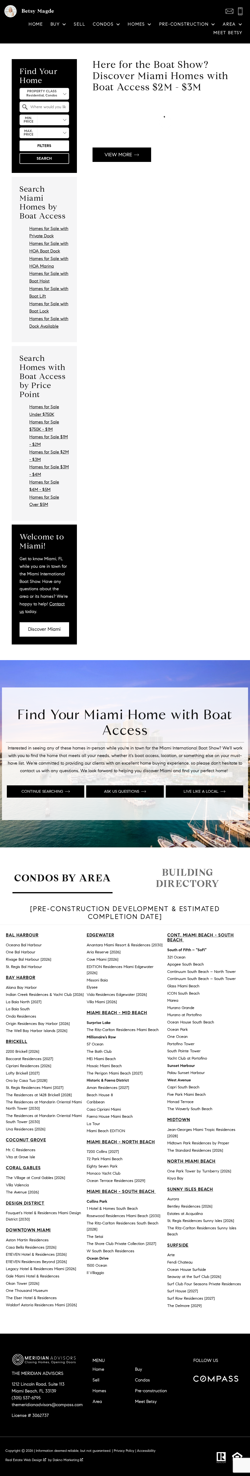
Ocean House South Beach (190, 1022)
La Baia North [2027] (24, 1002)
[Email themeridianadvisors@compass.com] (229, 11)
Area (97, 1401)
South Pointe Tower (184, 1051)
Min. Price (28, 120)
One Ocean (177, 1036)
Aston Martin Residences (27, 1240)
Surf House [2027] (182, 1291)
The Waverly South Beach (189, 1109)
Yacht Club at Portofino (187, 1058)
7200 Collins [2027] (103, 1151)
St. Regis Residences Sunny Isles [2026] (200, 1220)
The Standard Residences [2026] (195, 1150)
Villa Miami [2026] (102, 1002)
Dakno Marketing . (68, 1460)
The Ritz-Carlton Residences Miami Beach (123, 1029)
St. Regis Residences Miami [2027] (34, 1087)
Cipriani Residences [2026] (28, 1066)
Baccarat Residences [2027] (29, 1058)
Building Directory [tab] (187, 878)
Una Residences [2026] (25, 1129)
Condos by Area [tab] (62, 878)
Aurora (173, 1199)
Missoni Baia (97, 980)
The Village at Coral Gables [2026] (35, 1177)
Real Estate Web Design (24, 1460)
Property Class (42, 91)
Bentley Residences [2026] (189, 1206)
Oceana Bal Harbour (24, 945)
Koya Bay (175, 1178)
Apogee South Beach (185, 964)
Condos (142, 1380)
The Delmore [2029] (184, 1305)
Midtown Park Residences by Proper (198, 1143)
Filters (44, 145)
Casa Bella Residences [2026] (31, 1247)
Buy (138, 1369)
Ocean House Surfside (186, 1269)
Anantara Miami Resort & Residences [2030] (125, 945)
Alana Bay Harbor (21, 987)
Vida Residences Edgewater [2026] (117, 994)
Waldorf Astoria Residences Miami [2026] (41, 1305)
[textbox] (47, 107)
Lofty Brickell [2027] (23, 1073)
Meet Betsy (227, 33)
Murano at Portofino (184, 1014)
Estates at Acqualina (185, 1213)
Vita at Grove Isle (20, 1157)
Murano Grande (180, 1007)
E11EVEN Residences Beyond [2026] (36, 1261)
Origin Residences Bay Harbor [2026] (38, 1023)
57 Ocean (95, 1044)
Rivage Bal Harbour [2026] (28, 959)
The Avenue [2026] (22, 1192)
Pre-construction (151, 1390)
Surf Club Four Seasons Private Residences (204, 1284)
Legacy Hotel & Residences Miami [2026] (41, 1268)
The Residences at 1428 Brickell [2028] (39, 1095)
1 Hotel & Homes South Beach (112, 1208)
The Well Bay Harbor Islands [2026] (36, 1030)
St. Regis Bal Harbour (24, 966)
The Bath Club (99, 1051)
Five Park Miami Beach (186, 1094)
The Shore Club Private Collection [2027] (121, 1243)
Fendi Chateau (180, 1262)
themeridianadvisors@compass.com (47, 1404)
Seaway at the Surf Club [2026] (194, 1276)
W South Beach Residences (110, 1251)
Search (44, 158)
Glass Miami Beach (183, 986)
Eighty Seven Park (102, 1166)
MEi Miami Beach (101, 1058)
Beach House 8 (100, 1095)
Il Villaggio (95, 1272)
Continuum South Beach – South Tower (201, 978)
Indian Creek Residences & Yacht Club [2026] (45, 994)
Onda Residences (21, 1016)
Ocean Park (177, 1029)
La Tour (93, 1123)
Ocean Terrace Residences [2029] (116, 1180)
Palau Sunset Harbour (186, 1072)
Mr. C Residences (20, 1150)
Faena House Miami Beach (110, 1116)
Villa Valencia (17, 1185)
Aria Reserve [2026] (104, 952)
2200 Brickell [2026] (22, 1051)
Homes (99, 1390)
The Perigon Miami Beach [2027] (115, 1073)
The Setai (95, 1236)
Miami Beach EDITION (106, 1130)
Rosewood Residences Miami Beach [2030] (123, 1215)
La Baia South (18, 1009)
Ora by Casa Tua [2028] (26, 1080)
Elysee (92, 987)
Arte (171, 1255)
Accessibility (146, 1451)
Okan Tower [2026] (22, 1283)
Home (36, 24)
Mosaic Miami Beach (104, 1066)
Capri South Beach (183, 1087)
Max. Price (28, 133)
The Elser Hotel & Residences (31, 1298)
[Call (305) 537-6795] (240, 11)
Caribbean (96, 1102)
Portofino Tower (181, 1044)
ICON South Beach (183, 993)
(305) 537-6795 (26, 1398)
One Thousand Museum (27, 1290)
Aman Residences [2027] (108, 1087)
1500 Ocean (97, 1265)
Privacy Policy (124, 1451)
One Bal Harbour (20, 952)
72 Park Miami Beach (105, 1159)
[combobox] (44, 93)
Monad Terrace (180, 1101)
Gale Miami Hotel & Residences (32, 1276)
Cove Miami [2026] (102, 959)
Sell (79, 24)
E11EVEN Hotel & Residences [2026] (36, 1254)
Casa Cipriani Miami (104, 1109)
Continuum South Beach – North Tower (201, 971)
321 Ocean (176, 957)
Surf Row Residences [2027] (191, 1298)
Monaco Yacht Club (103, 1173)
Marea (172, 1000)
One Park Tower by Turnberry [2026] (199, 1171)
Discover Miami (44, 629)
